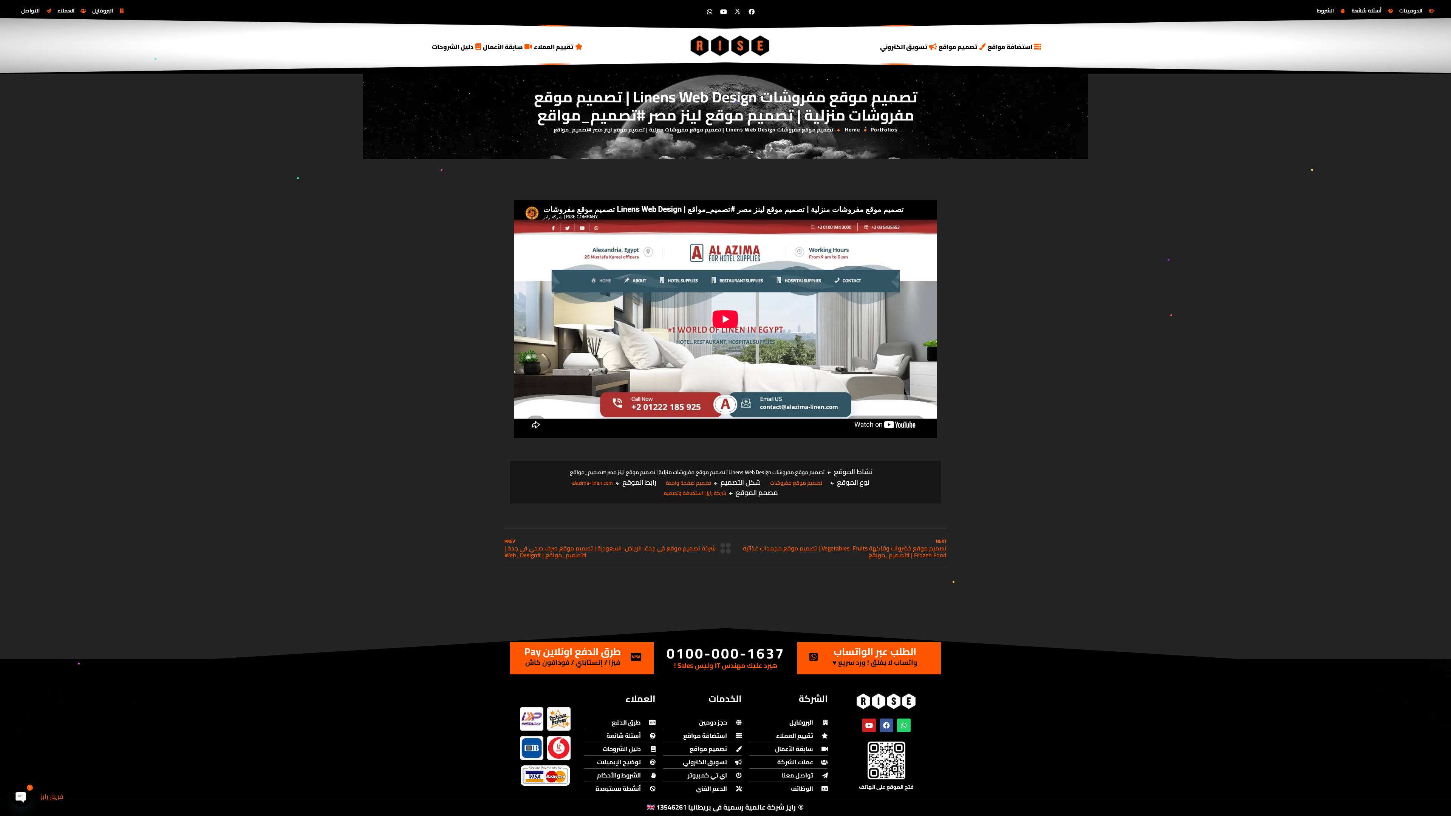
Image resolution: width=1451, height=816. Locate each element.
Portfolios (884, 129)
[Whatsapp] (710, 12)
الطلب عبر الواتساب (875, 651)
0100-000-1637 (726, 653)
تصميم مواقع (958, 47)
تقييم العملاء (553, 47)
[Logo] (730, 45)
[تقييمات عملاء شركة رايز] (559, 719)
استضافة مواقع (1010, 47)
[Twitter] (738, 12)
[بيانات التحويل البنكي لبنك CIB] (531, 748)
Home (852, 129)
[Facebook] (752, 12)
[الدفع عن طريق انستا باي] (531, 719)
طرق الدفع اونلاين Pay (572, 651)
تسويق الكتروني (903, 47)
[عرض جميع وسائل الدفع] (545, 775)
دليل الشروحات (452, 47)
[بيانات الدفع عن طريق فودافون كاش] (559, 748)
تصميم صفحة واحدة (688, 483)
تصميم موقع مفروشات (796, 483)
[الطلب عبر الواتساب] (813, 656)
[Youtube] (724, 12)
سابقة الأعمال (503, 47)
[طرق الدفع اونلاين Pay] (635, 656)
